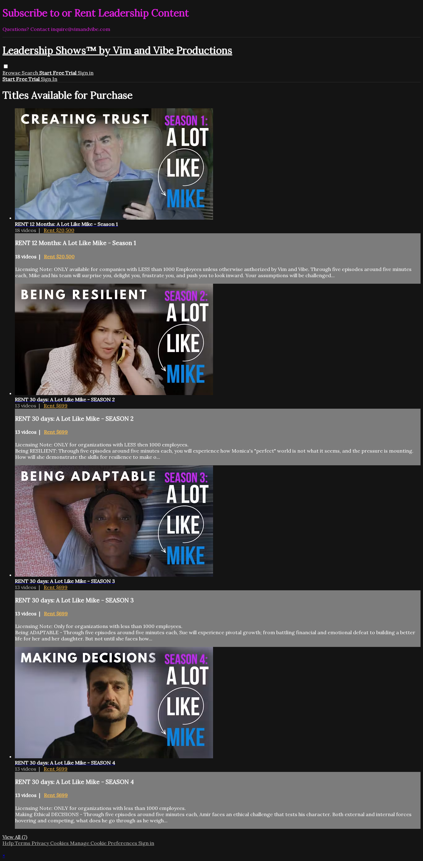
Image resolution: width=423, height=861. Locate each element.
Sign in (86, 73)
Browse (12, 73)
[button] (6, 66)
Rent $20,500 (59, 230)
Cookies (60, 843)
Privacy (41, 843)
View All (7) (14, 837)
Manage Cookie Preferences (104, 843)
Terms (23, 843)
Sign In (49, 79)
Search (30, 73)
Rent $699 (56, 406)
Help (8, 843)
